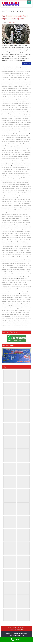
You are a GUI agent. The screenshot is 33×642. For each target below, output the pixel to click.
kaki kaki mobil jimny (20, 229)
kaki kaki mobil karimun (13, 231)
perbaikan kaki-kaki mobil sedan (17, 301)
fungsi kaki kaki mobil (10, 184)
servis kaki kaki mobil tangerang (21, 314)
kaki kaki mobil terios (15, 269)
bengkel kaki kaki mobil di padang (20, 90)
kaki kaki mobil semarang (13, 254)
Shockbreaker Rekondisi (17, 629)
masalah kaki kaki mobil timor (13, 289)
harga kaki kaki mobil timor (22, 197)
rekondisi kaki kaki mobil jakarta (21, 306)
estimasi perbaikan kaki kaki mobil (13, 182)
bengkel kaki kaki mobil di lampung (16, 88)
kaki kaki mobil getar (15, 214)
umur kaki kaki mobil (22, 325)
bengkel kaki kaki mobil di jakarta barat (17, 84)
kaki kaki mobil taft (23, 267)
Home (9, 627)
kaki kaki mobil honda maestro (15, 225)
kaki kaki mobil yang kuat (17, 276)
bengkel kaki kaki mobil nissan (23, 139)
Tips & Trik (10, 67)
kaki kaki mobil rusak (21, 252)
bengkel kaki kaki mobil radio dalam (10, 152)
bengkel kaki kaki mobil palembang (14, 143)
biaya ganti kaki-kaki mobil (12, 173)
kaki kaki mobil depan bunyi (19, 205)
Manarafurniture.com (19, 635)
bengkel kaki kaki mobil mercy (9, 135)
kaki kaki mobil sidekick (7, 257)
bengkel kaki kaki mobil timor (17, 163)
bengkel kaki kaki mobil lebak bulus (17, 122)
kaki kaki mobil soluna (10, 259)
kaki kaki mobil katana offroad (20, 235)
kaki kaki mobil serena (25, 254)
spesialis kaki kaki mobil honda (9, 316)
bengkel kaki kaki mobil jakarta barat (10, 107)
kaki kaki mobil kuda (25, 239)
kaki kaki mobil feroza (18, 210)
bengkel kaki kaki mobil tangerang (19, 158)
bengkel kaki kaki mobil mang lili (13, 131)
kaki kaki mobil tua (24, 274)
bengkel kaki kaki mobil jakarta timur (10, 111)
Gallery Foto (22, 627)
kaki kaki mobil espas (24, 207)
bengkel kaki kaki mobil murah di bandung (15, 137)
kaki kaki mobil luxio (21, 244)
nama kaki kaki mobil (14, 293)
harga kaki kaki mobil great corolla (19, 190)
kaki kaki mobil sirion (18, 257)
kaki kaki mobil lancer (16, 242)
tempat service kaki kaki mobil (9, 325)
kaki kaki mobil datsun (7, 205)
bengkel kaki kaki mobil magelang (22, 126)
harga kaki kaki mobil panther (10, 195)
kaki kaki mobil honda (16, 220)
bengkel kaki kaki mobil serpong (9, 156)
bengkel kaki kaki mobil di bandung (10, 75)
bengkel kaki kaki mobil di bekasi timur (15, 77)
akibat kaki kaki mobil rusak (12, 69)
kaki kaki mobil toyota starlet (12, 274)
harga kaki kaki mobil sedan (8, 197)
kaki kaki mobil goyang (12, 216)
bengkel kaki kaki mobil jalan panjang (17, 114)
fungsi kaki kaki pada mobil (22, 184)
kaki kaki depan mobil (10, 203)
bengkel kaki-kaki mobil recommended (21, 165)
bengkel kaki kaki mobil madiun (18, 124)
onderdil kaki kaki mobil (12, 295)
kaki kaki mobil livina (11, 244)
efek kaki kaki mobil (6, 180)
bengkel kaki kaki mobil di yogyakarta (14, 94)
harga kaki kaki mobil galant (16, 188)
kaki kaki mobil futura (22, 212)
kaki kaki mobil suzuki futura (16, 265)
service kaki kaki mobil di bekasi (14, 310)
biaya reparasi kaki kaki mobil (16, 175)
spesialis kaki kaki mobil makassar (20, 321)
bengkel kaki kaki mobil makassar (10, 129)
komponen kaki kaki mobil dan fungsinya (16, 282)
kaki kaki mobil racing (11, 252)
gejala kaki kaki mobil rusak (18, 186)
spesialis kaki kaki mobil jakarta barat (15, 318)
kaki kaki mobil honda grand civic (15, 222)
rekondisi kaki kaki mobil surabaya (10, 308)
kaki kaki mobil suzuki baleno (14, 263)
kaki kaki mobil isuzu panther (16, 227)
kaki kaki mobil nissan (25, 246)
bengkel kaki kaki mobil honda (19, 103)
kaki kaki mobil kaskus (25, 233)
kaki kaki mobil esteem (7, 210)
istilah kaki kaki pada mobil (16, 201)
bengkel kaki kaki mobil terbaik (9, 161)
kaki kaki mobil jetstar (9, 229)
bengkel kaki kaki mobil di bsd (20, 79)
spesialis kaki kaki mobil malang (9, 323)
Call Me (17, 640)
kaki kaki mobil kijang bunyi (16, 237)
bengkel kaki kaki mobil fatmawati (18, 97)
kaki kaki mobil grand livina (8, 218)
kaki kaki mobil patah (18, 250)
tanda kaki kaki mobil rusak (24, 323)
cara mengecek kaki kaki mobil (21, 178)
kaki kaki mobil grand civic (24, 216)
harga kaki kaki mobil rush (24, 195)
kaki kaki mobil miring (14, 246)
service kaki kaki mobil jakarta (16, 312)
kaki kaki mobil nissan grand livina (10, 248)
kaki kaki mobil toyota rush (11, 271)
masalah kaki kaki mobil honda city (10, 286)
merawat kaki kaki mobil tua (16, 291)
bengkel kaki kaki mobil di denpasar (10, 82)
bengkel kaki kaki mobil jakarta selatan (18, 109)
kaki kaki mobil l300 (6, 242)
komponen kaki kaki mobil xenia (9, 284)
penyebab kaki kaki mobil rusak (14, 299)
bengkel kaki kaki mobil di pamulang (10, 92)
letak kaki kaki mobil (22, 284)
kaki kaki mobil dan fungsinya (23, 203)
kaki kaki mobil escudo (13, 207)
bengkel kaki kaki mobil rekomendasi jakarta (19, 154)
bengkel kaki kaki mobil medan (21, 133)
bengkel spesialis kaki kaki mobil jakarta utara (13, 167)
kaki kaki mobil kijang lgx (14, 239)
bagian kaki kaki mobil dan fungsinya (12, 71)
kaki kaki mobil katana (7, 235)
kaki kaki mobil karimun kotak (12, 233)
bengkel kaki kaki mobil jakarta (20, 105)
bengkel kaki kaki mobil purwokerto (21, 150)
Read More (27, 63)
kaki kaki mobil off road (24, 248)
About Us (15, 627)
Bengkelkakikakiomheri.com (21, 633)
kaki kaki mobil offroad (7, 250)
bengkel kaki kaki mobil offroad (9, 141)
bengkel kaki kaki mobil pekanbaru (16, 148)
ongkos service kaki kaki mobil (14, 297)
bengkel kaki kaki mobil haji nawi (13, 101)
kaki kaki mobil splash (21, 259)
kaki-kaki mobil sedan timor (13, 280)
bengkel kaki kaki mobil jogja (19, 116)
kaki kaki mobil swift (14, 267)
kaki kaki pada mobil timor (11, 278)
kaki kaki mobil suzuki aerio (17, 261)
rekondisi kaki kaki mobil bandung (17, 303)
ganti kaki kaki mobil (6, 186)
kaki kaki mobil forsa (12, 212)
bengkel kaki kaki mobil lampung (13, 120)
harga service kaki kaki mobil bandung (11, 199)
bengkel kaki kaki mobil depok (20, 73)
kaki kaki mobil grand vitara (21, 218)
